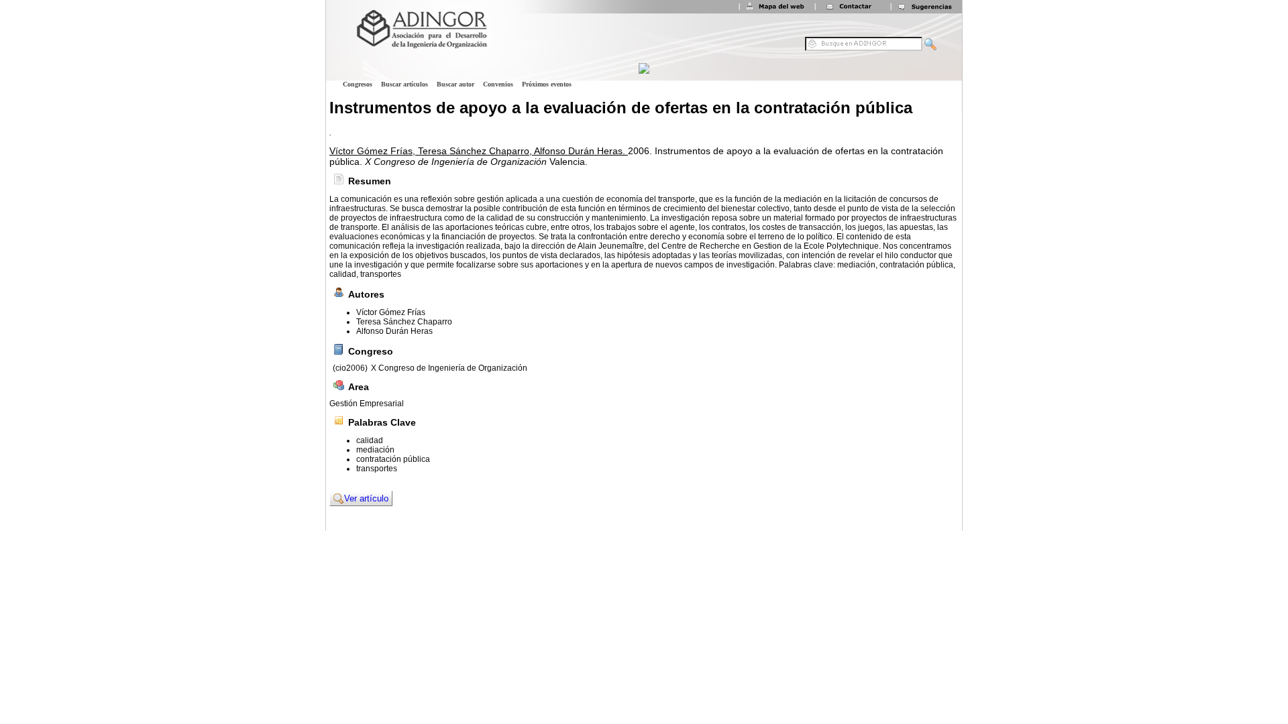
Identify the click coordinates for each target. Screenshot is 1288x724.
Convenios (498, 84)
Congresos (357, 84)
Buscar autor (455, 84)
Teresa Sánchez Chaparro (404, 321)
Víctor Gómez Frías (390, 312)
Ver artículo (366, 498)
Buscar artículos (404, 84)
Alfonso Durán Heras (394, 331)
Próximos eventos (547, 84)
